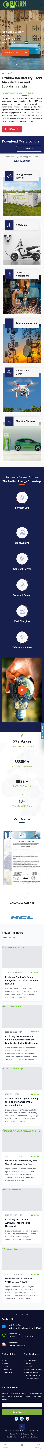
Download (29, 148)
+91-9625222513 (14, 1336)
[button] (16, 63)
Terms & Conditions (31, 1437)
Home (5, 1447)
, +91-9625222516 (27, 1336)
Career (6, 1366)
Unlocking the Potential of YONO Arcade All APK (18, 1280)
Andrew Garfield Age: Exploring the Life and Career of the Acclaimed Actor (21, 1102)
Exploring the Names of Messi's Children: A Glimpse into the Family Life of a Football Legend (21, 1040)
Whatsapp (38, 1448)
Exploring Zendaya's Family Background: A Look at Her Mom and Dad (21, 980)
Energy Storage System (24, 176)
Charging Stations (25, 421)
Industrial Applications (22, 274)
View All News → (9, 937)
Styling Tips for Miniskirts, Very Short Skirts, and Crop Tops (21, 1162)
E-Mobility (21, 225)
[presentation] (19, 895)
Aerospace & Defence (22, 372)
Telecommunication (26, 323)
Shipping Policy (28, 1434)
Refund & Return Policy (14, 1437)
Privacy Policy (15, 1434)
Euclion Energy (18, 1430)
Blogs (6, 1363)
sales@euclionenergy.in (17, 1345)
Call (22, 1447)
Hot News (35, 973)
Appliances (8, 1369)
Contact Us (8, 1372)
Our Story (7, 1360)
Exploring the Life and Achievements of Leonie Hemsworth (17, 1223)
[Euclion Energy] (15, 3)
